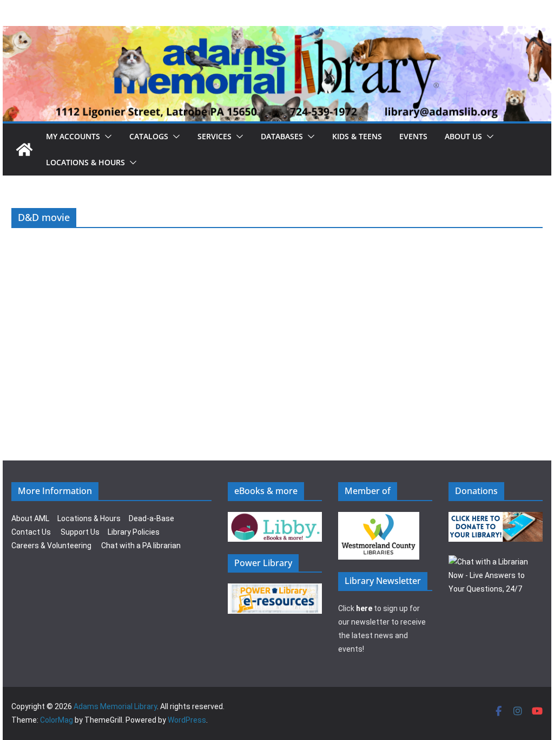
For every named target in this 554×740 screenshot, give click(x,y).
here (364, 608)
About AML (30, 518)
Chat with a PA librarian (141, 545)
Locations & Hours (89, 518)
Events (413, 136)
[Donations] (496, 518)
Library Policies (134, 532)
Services (214, 136)
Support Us (80, 532)
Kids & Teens (357, 136)
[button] (106, 136)
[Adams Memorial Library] (277, 33)
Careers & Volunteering (51, 545)
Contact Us (31, 532)
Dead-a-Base (151, 518)
